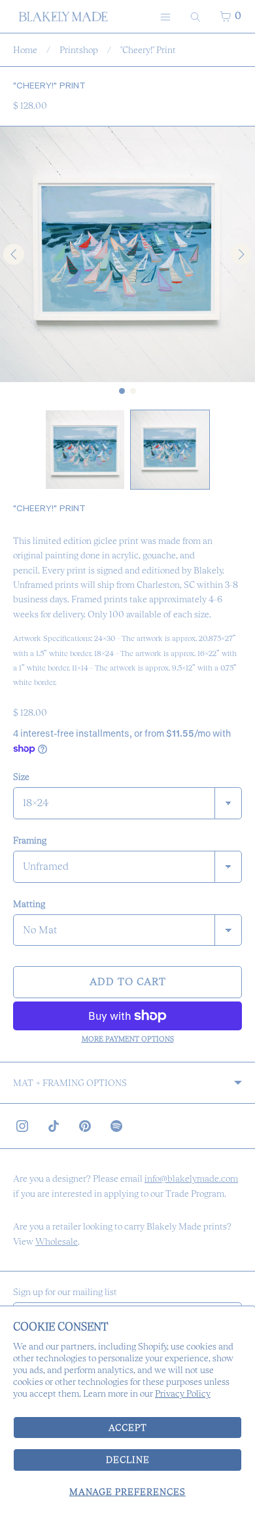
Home (25, 50)
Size (21, 776)
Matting (29, 904)
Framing (29, 840)
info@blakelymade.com (191, 1178)
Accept (128, 1427)
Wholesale (56, 1241)
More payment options (128, 1038)
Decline (128, 1459)
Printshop (79, 50)
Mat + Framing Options (70, 1083)
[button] (85, 450)
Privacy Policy (183, 1393)
